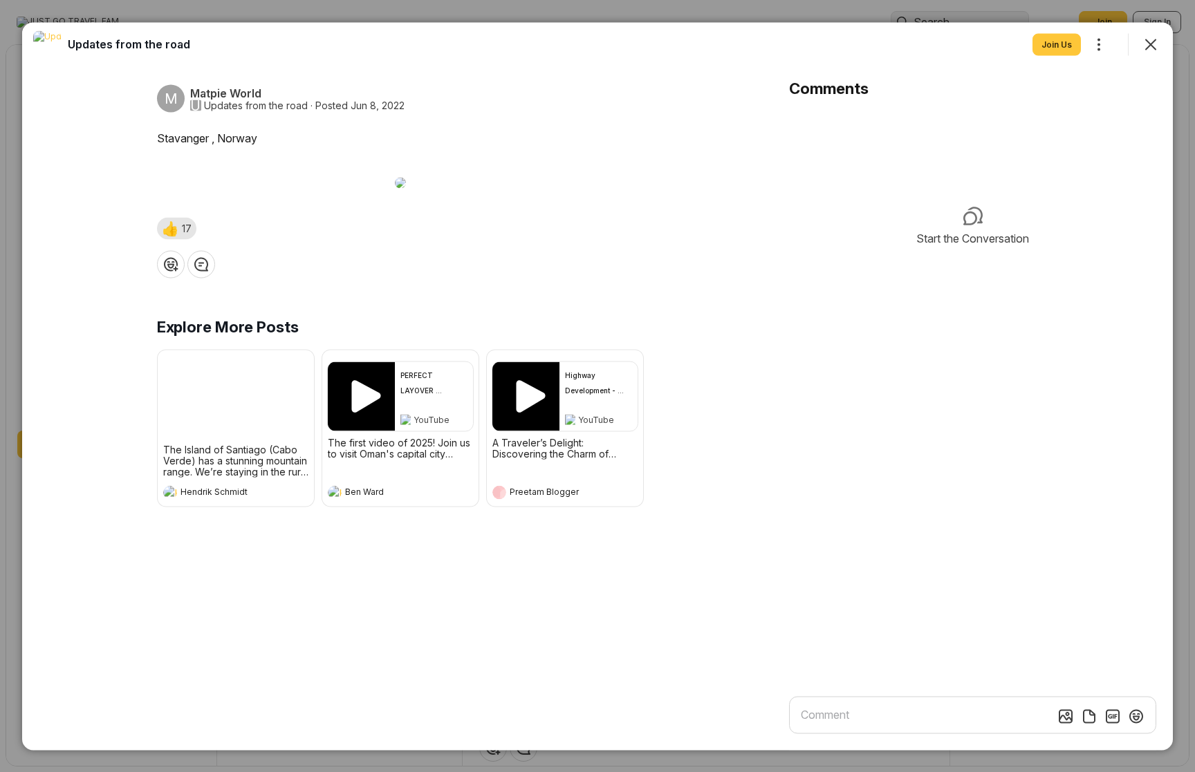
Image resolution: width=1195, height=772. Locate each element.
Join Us (1056, 44)
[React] (171, 264)
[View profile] (170, 492)
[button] (176, 228)
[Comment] (201, 264)
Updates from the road (256, 105)
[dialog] (597, 386)
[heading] (221, 493)
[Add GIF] (1113, 716)
